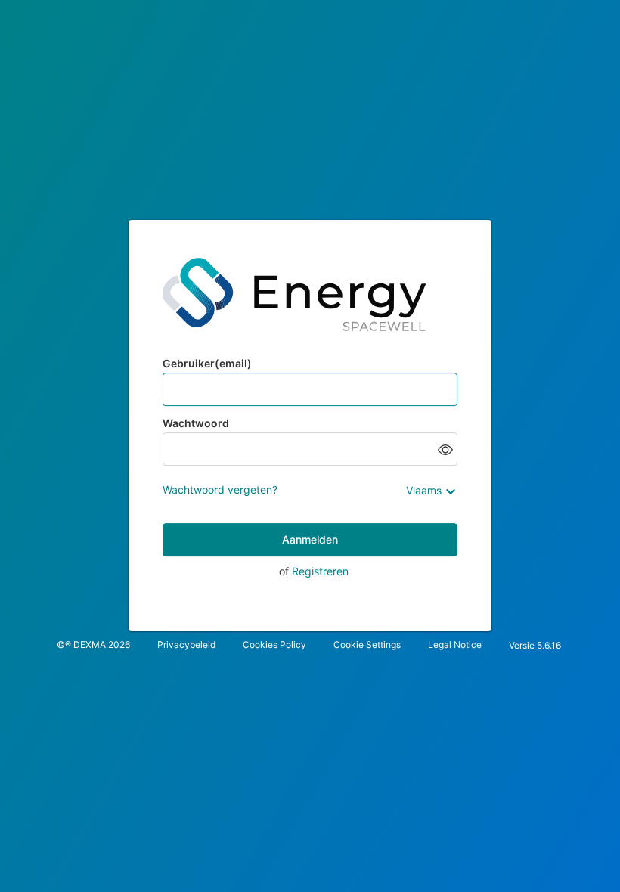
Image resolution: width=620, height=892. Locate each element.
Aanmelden (310, 539)
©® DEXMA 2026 (93, 644)
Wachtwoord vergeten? (220, 489)
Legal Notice (455, 644)
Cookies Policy (274, 644)
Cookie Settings (367, 644)
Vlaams (424, 490)
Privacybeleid (186, 644)
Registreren (320, 571)
